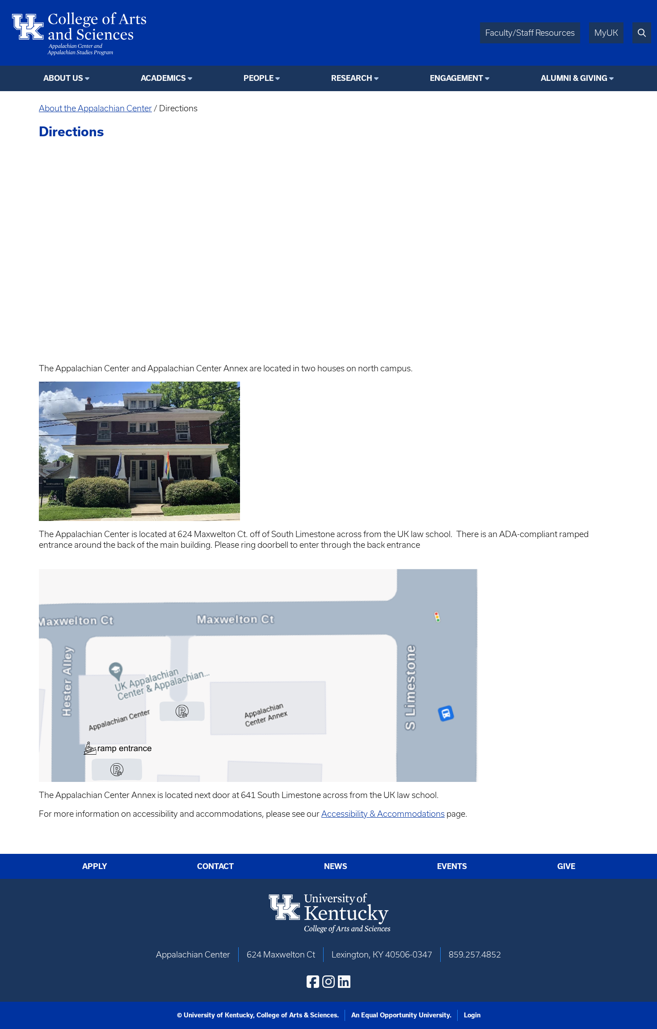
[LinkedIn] (344, 982)
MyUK (606, 33)
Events (452, 866)
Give (566, 866)
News (335, 866)
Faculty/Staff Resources (530, 33)
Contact (215, 866)
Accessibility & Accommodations (383, 814)
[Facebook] (313, 982)
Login (472, 1015)
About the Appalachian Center (95, 108)
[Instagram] (328, 982)
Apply (94, 866)
